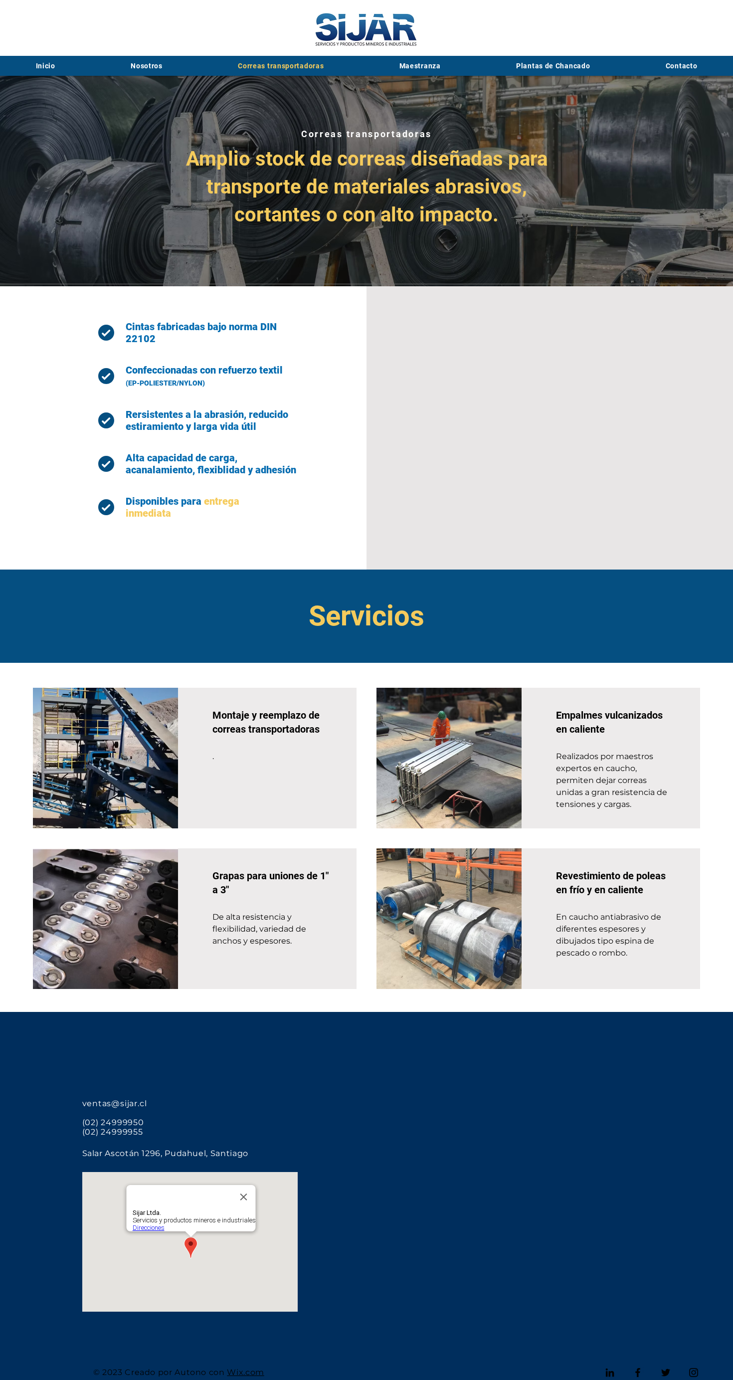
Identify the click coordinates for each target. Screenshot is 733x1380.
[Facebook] (638, 1373)
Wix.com (245, 1372)
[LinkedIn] (610, 1373)
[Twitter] (666, 1373)
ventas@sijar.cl (114, 1103)
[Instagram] (694, 1373)
